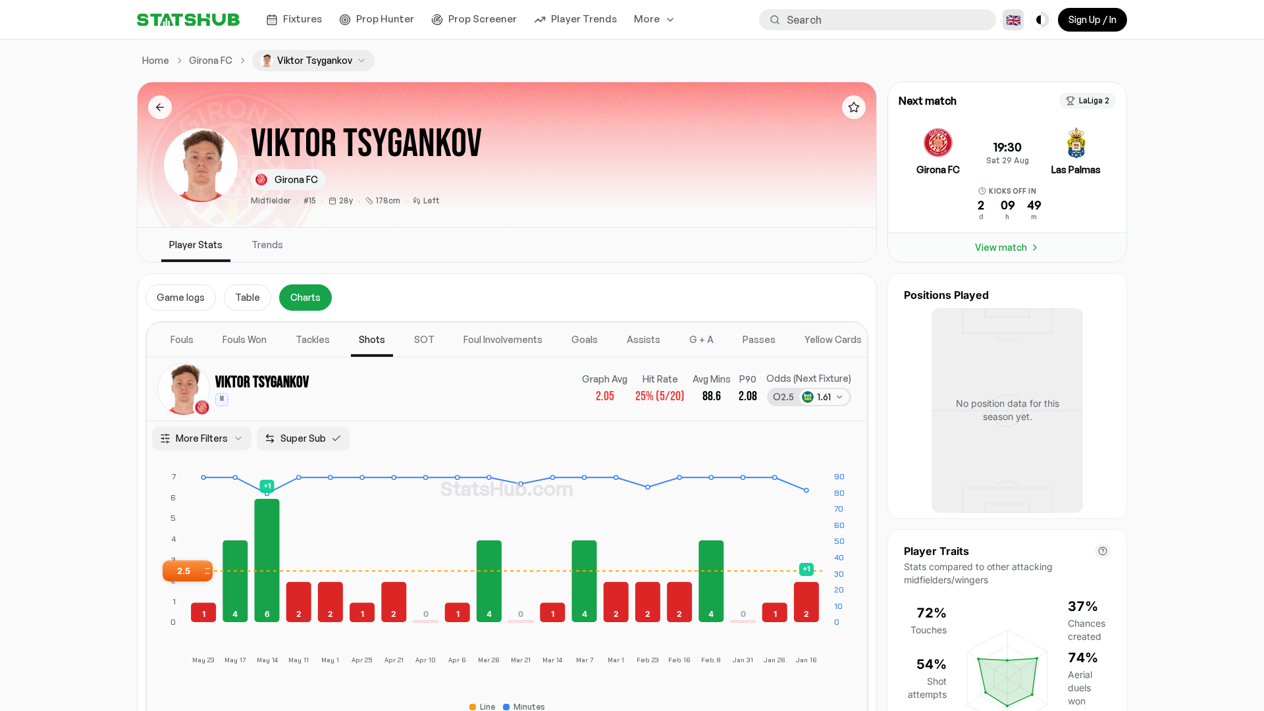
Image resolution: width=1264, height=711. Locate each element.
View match (1001, 247)
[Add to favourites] (854, 107)
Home (155, 60)
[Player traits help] (1103, 551)
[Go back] (160, 107)
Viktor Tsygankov (262, 382)
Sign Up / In (1092, 19)
